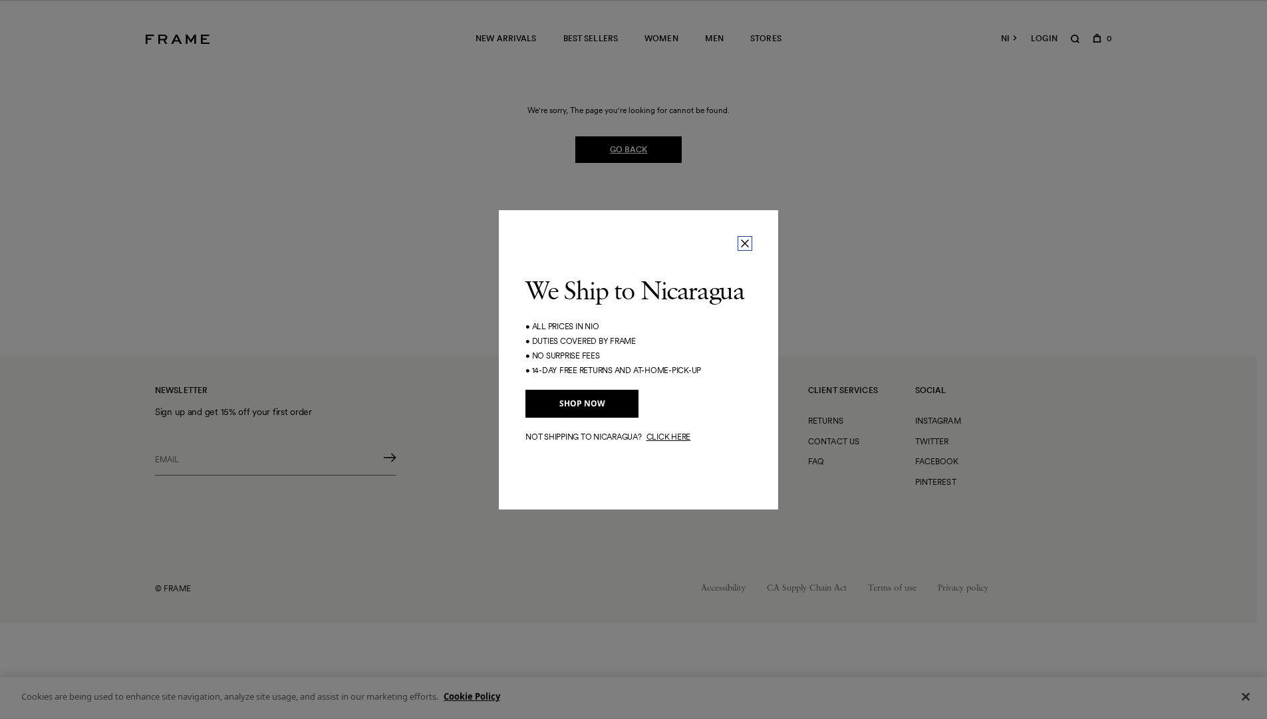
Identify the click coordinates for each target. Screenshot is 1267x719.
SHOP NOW (582, 403)
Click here (668, 437)
